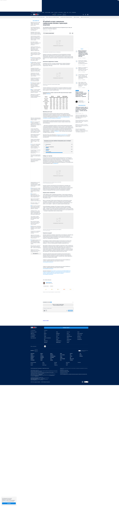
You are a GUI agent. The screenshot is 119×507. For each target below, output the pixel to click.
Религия (68, 340)
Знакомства (39, 12)
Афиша (52, 12)
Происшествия (69, 336)
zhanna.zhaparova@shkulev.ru (34, 378)
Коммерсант (55, 163)
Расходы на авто (46, 286)
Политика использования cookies (64, 371)
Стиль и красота (80, 333)
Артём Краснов (49, 282)
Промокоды (74, 12)
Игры (70, 12)
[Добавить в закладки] (70, 33)
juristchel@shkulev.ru (52, 375)
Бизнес (45, 333)
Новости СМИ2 (46, 320)
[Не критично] (44, 144)
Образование (58, 342)
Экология (79, 336)
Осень (68, 333)
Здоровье (45, 342)
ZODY (67, 12)
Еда (44, 339)
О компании (33, 336)
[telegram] (45, 346)
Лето (57, 336)
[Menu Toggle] (31, 14)
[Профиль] (88, 14)
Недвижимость (33, 12)
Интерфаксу (56, 131)
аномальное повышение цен (61, 134)
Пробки (65, 12)
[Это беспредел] (44, 151)
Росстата (48, 93)
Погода (43, 12)
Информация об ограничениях (64, 370)
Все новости (36, 20)
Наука (57, 339)
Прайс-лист (32, 333)
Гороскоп (56, 12)
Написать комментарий (49, 33)
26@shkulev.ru (41, 374)
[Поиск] (83, 14)
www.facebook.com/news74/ (48, 261)
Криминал (58, 333)
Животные (46, 340)
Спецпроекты (79, 339)
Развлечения (69, 339)
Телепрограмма (47, 12)
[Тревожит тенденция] (44, 146)
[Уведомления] (85, 14)
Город (45, 336)
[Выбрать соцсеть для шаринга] (72, 33)
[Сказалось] (44, 149)
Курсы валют (60, 12)
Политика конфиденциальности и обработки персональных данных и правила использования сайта (73, 374)
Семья (68, 342)
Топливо (51, 286)
